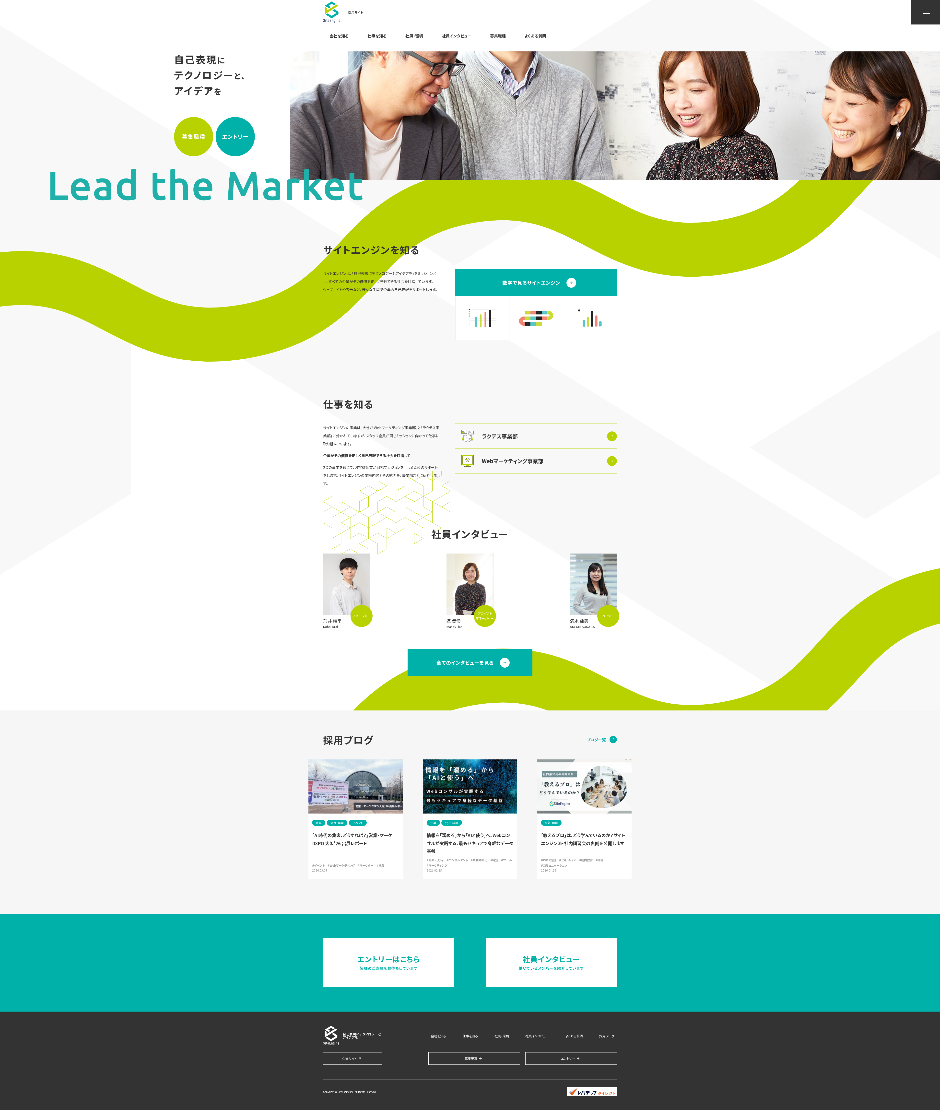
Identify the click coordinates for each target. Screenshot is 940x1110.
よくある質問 (535, 36)
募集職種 (498, 36)
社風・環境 (414, 36)
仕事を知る (377, 36)
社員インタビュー (456, 36)
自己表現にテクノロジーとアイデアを (362, 1035)
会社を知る (339, 36)
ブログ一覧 (596, 740)
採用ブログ (606, 1036)
